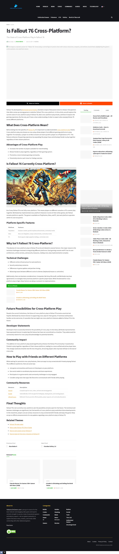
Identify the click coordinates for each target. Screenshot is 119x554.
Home (38, 6)
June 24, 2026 (97, 254)
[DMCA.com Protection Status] (11, 531)
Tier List (69, 517)
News (53, 6)
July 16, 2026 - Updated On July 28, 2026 (91, 211)
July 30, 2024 (29, 41)
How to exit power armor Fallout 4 (20, 431)
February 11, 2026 (21, 299)
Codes (60, 6)
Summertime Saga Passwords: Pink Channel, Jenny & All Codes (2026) (102, 140)
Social (68, 512)
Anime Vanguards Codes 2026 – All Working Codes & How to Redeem (95, 207)
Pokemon (54, 17)
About (88, 541)
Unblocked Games (43, 17)
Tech (67, 515)
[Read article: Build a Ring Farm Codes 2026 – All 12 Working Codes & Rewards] (86, 220)
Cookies (94, 541)
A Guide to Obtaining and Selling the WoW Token (31, 297)
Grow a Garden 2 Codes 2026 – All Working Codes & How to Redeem (102, 230)
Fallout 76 (31, 130)
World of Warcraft (74, 17)
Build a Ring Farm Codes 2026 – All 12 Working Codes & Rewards (102, 219)
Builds (45, 509)
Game (44, 517)
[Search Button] (111, 17)
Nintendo (57, 519)
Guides (77, 6)
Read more (10, 525)
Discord (10, 390)
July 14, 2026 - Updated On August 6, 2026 (103, 245)
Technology (94, 6)
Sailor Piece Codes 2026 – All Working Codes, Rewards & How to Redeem (102, 241)
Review (57, 523)
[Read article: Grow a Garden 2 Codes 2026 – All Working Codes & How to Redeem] (86, 231)
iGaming (57, 512)
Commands (68, 6)
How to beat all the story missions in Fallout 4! (24, 434)
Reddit (10, 394)
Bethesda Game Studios (29, 110)
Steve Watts (19, 41)
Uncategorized (71, 525)
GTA (59, 17)
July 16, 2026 (96, 223)
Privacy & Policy (102, 541)
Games (45, 523)
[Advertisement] (96, 174)
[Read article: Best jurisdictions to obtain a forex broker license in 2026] (86, 253)
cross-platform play (63, 130)
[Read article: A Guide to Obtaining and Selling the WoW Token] (11, 300)
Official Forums (12, 397)
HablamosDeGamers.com (14, 509)
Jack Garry (14, 488)
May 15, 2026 (19, 292)
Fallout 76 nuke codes (16, 424)
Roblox (45, 6)
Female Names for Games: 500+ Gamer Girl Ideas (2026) (32, 290)
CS (43, 519)
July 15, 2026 (96, 234)
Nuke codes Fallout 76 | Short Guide (21, 427)
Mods (85, 6)
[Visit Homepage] (16, 6)
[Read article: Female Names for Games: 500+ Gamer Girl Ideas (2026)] (11, 292)
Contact (110, 541)
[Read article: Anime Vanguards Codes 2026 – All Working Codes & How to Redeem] (96, 201)
